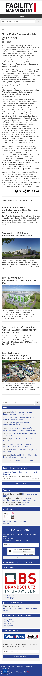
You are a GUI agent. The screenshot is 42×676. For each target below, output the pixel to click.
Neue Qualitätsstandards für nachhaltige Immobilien (17, 424)
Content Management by (10, 672)
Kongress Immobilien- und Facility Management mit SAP (20, 499)
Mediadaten (7, 523)
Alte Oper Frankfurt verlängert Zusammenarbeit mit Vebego (18, 413)
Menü (22, 16)
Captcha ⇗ (29, 554)
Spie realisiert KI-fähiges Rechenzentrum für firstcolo (17, 234)
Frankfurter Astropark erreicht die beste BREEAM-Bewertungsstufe (19, 418)
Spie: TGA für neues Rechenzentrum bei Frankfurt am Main (19, 280)
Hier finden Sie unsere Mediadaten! (16, 521)
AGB (12, 667)
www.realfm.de (8, 622)
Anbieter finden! (22, 657)
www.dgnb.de (8, 626)
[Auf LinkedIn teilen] (29, 192)
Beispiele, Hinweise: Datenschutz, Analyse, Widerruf (18, 562)
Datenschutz (20, 667)
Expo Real (22, 504)
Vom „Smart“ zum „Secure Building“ (20, 460)
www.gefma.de (8, 619)
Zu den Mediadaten (10, 596)
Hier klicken (23, 552)
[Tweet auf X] (20, 192)
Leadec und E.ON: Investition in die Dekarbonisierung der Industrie (20, 456)
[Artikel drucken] (38, 191)
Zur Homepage (8, 598)
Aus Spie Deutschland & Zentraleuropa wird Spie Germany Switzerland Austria (20, 210)
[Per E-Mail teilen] (33, 191)
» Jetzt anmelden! (21, 558)
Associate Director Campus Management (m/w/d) (20, 473)
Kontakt (29, 667)
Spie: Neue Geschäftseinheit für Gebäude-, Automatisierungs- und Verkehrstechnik (19, 330)
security (26, 502)
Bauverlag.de (6, 674)
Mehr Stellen (21, 483)
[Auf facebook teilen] (16, 192)
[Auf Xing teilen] (25, 192)
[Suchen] (38, 21)
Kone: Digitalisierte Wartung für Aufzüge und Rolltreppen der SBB (18, 445)
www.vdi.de (7, 624)
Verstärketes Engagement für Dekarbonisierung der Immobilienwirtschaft (19, 429)
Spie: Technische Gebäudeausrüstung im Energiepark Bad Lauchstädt (17, 355)
